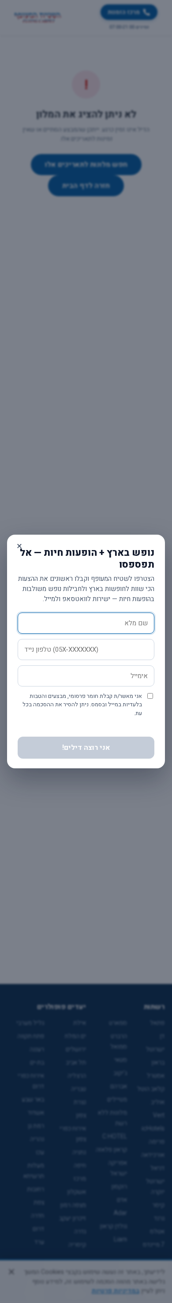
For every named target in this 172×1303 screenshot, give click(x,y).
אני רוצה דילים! (86, 747)
